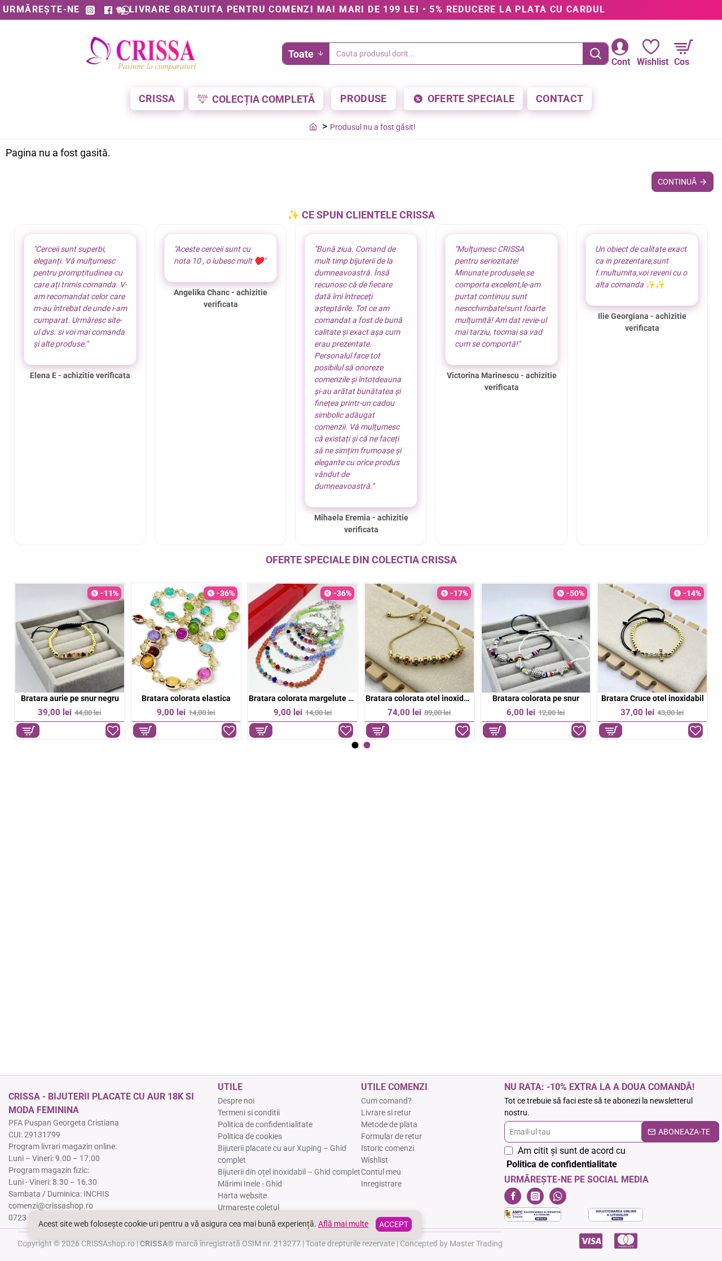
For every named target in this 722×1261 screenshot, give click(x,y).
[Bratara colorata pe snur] (536, 638)
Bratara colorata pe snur (535, 698)
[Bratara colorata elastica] (186, 638)
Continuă (677, 181)
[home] (313, 126)
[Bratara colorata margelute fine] (302, 638)
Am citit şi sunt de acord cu (566, 1157)
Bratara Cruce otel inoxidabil (652, 698)
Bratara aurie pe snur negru (70, 698)
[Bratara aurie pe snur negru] (69, 638)
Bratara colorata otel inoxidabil (420, 698)
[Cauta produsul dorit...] (595, 53)
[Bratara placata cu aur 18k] (419, 638)
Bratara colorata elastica (186, 698)
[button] (27, 730)
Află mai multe (343, 1223)
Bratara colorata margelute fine (303, 698)
